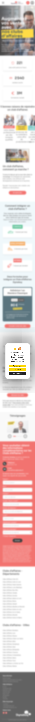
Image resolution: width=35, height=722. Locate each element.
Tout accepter (17, 366)
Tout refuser (17, 369)
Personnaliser (17, 373)
